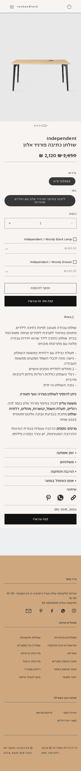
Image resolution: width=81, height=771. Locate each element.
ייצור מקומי (69, 677)
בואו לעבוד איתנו (29, 677)
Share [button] (67, 317)
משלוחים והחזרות (65, 638)
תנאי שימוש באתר (65, 669)
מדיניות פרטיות (30, 653)
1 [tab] (44, 125)
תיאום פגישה (44, 713)
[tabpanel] (40, 66)
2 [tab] (39, 125)
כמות (72, 213)
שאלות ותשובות (30, 638)
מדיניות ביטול (31, 661)
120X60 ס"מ (62, 181)
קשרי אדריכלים (66, 721)
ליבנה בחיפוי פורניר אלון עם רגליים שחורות (40, 200)
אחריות (71, 653)
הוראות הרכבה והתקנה (62, 645)
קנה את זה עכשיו (40, 301)
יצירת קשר (69, 713)
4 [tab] (35, 125)
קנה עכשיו (40, 519)
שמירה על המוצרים (28, 645)
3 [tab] (37, 125)
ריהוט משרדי (32, 669)
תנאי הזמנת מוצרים (64, 661)
